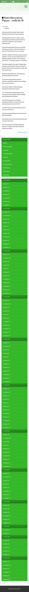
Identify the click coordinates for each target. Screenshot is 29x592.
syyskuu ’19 (6, 480)
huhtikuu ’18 (6, 519)
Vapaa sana (6, 175)
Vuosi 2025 (6, 208)
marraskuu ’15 (7, 565)
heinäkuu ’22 (6, 360)
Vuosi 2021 (6, 385)
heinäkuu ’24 (6, 272)
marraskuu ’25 (7, 215)
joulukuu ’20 (6, 434)
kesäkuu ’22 (6, 364)
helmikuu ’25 (6, 244)
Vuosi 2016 (6, 537)
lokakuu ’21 (6, 395)
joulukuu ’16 (6, 540)
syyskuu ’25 (6, 222)
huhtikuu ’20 (6, 459)
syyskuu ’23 (6, 311)
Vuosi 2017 (6, 526)
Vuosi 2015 (6, 558)
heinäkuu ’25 (6, 229)
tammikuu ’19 (6, 498)
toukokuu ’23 (6, 321)
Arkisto (5, 143)
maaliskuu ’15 (6, 572)
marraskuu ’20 (7, 438)
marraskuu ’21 (7, 392)
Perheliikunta (6, 168)
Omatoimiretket (7, 164)
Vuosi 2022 (6, 339)
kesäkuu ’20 (6, 452)
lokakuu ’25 (6, 219)
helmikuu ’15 (6, 575)
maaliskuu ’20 (6, 463)
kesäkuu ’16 (6, 554)
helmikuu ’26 (6, 201)
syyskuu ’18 (6, 508)
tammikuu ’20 (6, 466)
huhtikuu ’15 (6, 568)
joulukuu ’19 (6, 473)
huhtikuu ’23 (6, 325)
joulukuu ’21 (6, 388)
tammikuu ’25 (6, 247)
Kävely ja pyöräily (7, 153)
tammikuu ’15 (6, 579)
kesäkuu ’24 (6, 275)
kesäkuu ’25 (6, 233)
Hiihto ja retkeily (7, 146)
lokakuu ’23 (6, 307)
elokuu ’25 (6, 226)
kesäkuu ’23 (6, 318)
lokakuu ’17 (6, 533)
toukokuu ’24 (6, 279)
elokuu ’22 (6, 357)
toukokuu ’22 (6, 367)
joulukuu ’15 (6, 561)
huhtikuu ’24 (6, 282)
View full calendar (22, 132)
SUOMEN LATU (4, 1)
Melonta (5, 157)
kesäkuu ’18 (6, 512)
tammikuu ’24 (6, 293)
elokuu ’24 (6, 268)
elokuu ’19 (6, 484)
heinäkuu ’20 (6, 448)
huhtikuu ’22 (6, 371)
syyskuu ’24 (6, 265)
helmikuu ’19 (6, 494)
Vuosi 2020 (6, 431)
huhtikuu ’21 (6, 417)
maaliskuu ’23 (6, 328)
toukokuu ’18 (6, 515)
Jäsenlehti (5, 150)
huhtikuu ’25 (6, 240)
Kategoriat (7, 140)
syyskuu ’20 (6, 441)
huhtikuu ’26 (6, 194)
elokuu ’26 (6, 183)
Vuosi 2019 (6, 470)
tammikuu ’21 (6, 427)
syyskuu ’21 (6, 399)
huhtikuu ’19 (6, 487)
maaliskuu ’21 (6, 420)
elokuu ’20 (6, 445)
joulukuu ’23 (6, 300)
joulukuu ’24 (6, 254)
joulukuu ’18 (6, 505)
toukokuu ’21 (6, 413)
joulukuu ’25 (6, 212)
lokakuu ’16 (6, 544)
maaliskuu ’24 (6, 286)
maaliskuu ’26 (6, 198)
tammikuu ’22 (6, 381)
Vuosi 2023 (6, 297)
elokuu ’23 (6, 314)
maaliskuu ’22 (6, 374)
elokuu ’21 (6, 402)
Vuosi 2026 (6, 180)
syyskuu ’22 (6, 353)
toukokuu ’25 (6, 236)
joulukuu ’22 (6, 342)
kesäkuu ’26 (6, 187)
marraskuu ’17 (7, 530)
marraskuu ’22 (7, 346)
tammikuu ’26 (6, 205)
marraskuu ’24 (7, 258)
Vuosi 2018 (6, 502)
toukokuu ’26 (6, 191)
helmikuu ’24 (6, 289)
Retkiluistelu (6, 171)
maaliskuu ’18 (6, 523)
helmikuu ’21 (6, 424)
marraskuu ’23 (7, 304)
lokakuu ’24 (6, 261)
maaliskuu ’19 (6, 491)
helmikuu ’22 (6, 378)
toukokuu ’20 (6, 455)
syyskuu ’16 (6, 547)
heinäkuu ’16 (6, 551)
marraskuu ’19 (7, 477)
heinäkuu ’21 (6, 406)
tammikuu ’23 (6, 335)
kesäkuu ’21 (6, 410)
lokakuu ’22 (6, 349)
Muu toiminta (6, 160)
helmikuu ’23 (6, 332)
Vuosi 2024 (6, 251)
